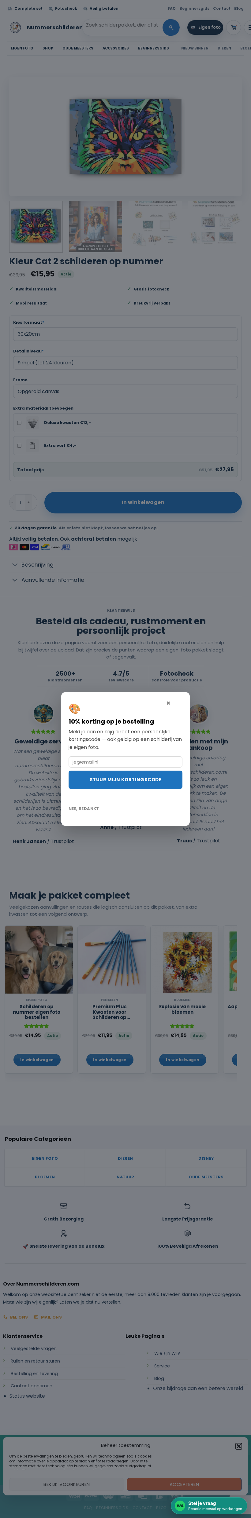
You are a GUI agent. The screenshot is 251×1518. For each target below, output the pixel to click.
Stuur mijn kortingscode (125, 779)
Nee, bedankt (84, 809)
